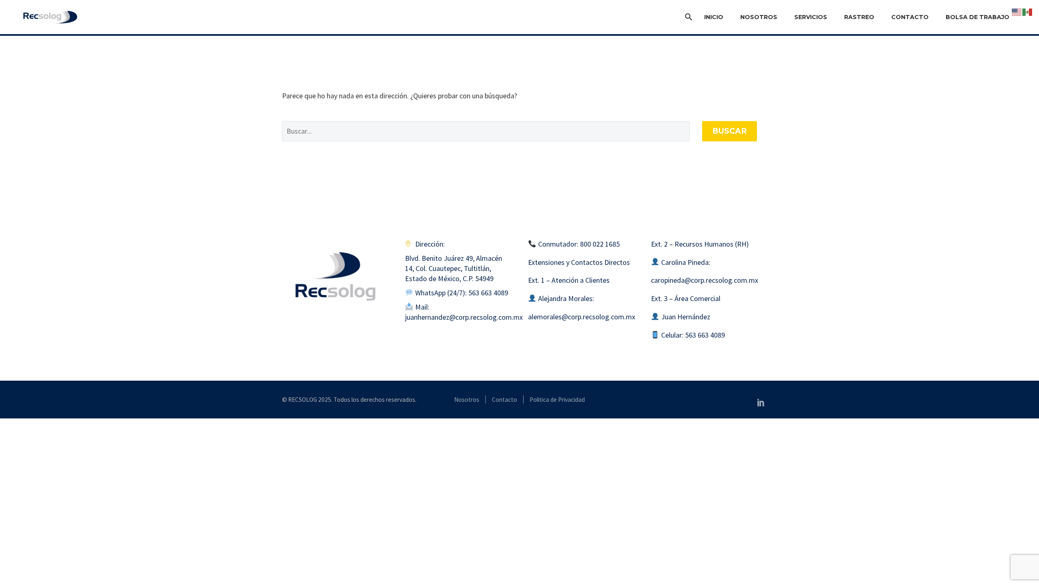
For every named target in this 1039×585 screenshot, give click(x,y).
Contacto (910, 17)
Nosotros (758, 17)
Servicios (810, 17)
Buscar (729, 131)
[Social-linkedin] (761, 402)
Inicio (713, 17)
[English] (1017, 11)
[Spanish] (1027, 11)
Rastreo (859, 17)
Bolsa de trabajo (977, 17)
